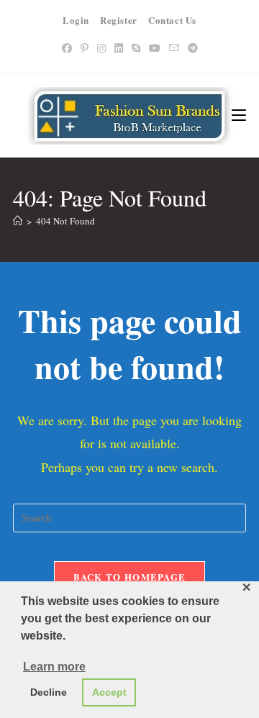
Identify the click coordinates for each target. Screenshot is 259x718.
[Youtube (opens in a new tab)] (155, 48)
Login (76, 20)
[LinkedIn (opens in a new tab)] (118, 48)
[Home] (17, 220)
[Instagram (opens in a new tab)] (101, 48)
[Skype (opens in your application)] (136, 48)
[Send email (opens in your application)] (174, 48)
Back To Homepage (129, 576)
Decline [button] (48, 692)
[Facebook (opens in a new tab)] (67, 48)
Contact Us (172, 20)
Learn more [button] (54, 666)
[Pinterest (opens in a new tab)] (84, 48)
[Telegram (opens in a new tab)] (192, 48)
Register (118, 20)
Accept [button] (109, 692)
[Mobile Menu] (239, 115)
